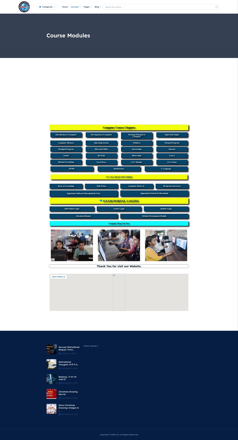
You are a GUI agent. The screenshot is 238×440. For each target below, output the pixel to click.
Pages (86, 7)
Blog (97, 7)
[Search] (216, 6)
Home (65, 7)
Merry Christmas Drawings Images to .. (69, 408)
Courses (74, 7)
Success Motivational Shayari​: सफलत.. (69, 348)
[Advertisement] (119, 76)
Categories (47, 7)
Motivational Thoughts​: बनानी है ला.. (68, 363)
